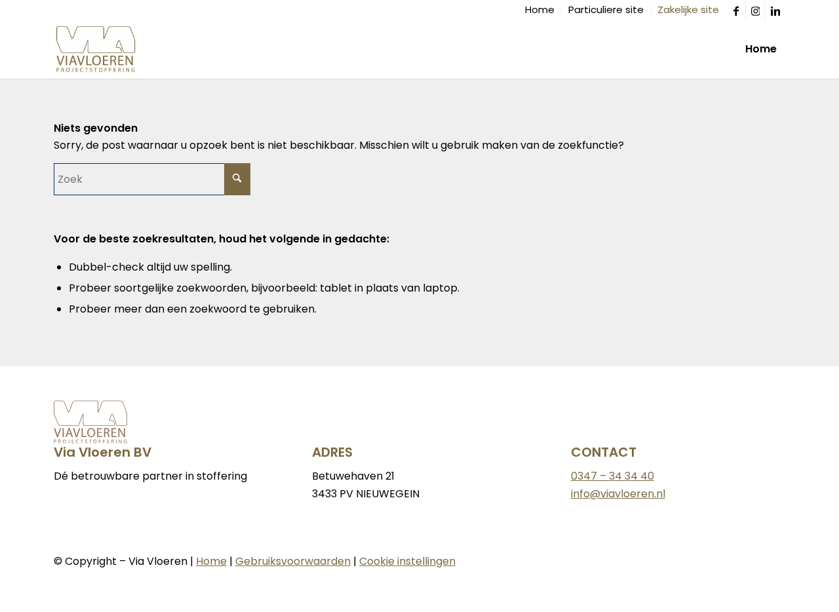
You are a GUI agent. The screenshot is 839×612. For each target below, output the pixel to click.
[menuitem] (540, 10)
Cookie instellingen (407, 561)
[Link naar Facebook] (735, 10)
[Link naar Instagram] (755, 10)
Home (211, 561)
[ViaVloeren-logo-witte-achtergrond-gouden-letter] (96, 49)
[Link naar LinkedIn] (775, 10)
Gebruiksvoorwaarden (293, 561)
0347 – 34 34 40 (612, 476)
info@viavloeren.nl (618, 493)
